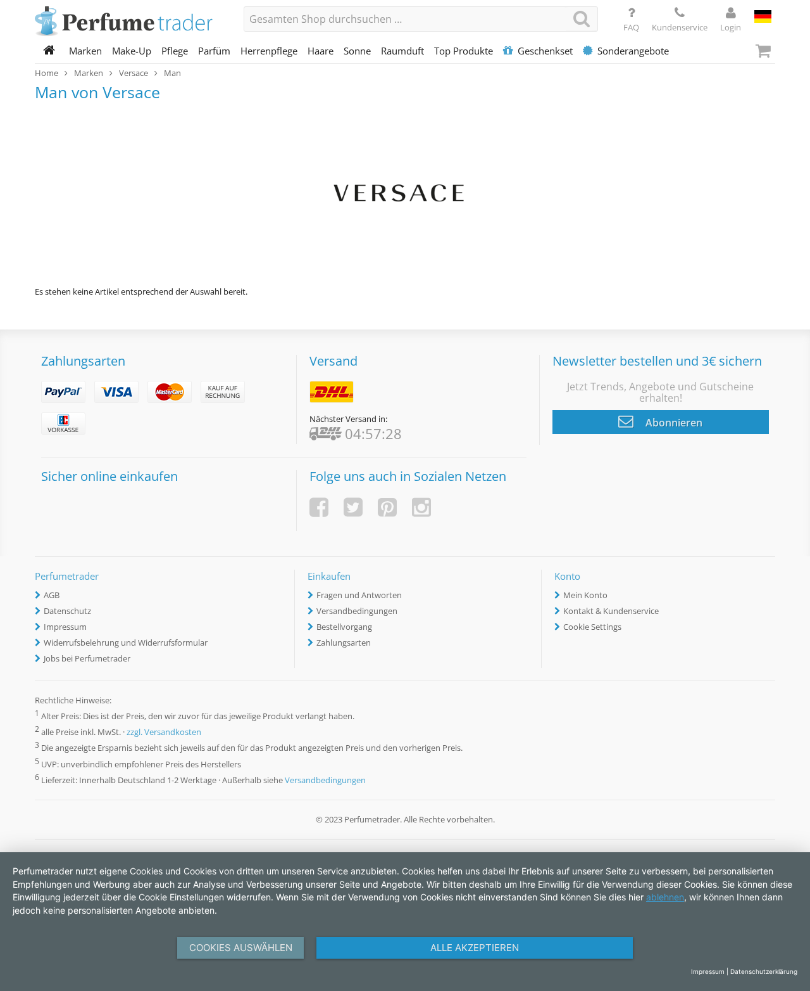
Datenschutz (67, 611)
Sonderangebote (633, 50)
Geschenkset (545, 50)
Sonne (357, 50)
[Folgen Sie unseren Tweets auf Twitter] (353, 507)
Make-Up (131, 50)
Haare (320, 50)
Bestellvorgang (344, 626)
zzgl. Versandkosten (164, 732)
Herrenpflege (268, 50)
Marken (85, 50)
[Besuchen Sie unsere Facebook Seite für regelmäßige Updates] (318, 507)
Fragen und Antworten (359, 595)
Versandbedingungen (356, 611)
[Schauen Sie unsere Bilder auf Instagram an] (421, 507)
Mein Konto (585, 595)
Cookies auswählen (240, 948)
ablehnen (665, 897)
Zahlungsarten (343, 642)
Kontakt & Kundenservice (611, 611)
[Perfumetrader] (130, 22)
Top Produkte (463, 50)
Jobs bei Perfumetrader (87, 658)
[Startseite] (49, 50)
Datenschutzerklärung (763, 971)
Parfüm (214, 50)
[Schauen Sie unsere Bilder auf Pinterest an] (387, 507)
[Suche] (581, 18)
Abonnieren (672, 423)
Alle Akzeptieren (474, 948)
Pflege (174, 50)
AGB (51, 595)
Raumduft (402, 50)
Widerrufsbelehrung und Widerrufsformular (126, 642)
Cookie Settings (592, 626)
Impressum (65, 626)
